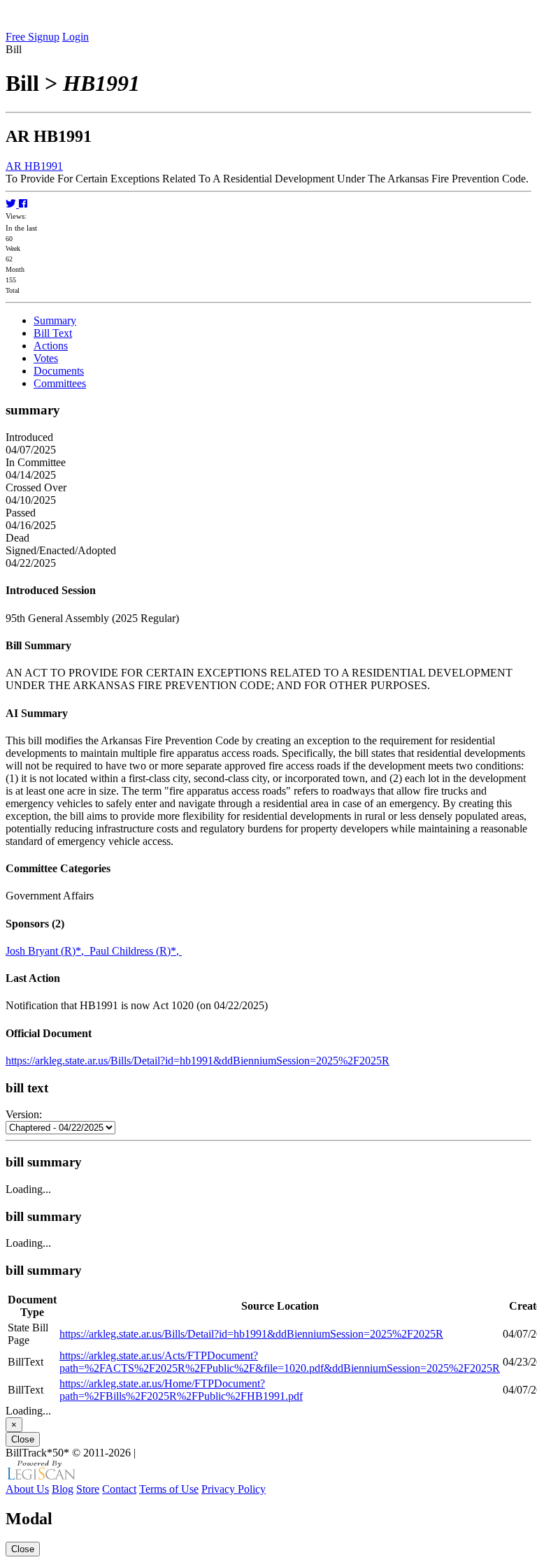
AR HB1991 (34, 166)
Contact (119, 1489)
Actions (51, 346)
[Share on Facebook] (23, 204)
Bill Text (53, 333)
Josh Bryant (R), (48, 951)
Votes (46, 358)
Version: (24, 1114)
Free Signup (32, 37)
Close (22, 1439)
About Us (27, 1489)
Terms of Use (169, 1489)
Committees (60, 383)
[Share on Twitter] (12, 204)
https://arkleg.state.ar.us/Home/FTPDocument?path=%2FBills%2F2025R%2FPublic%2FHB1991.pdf (181, 1389)
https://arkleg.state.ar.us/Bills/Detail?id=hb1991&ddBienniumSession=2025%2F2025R (197, 1060)
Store (87, 1489)
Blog (62, 1489)
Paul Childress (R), (136, 951)
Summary (55, 320)
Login (75, 37)
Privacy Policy (233, 1489)
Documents (59, 371)
